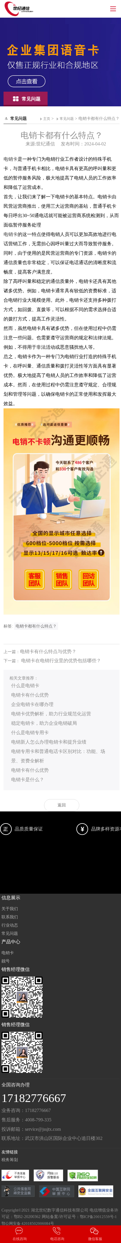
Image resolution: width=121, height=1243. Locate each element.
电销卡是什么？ (27, 779)
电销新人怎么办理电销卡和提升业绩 (48, 741)
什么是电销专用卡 (30, 732)
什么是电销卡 (25, 685)
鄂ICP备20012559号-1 (98, 1217)
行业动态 (9, 925)
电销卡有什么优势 (30, 694)
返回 (62, 805)
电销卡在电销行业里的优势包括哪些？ (61, 660)
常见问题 (67, 119)
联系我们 (9, 917)
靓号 (5, 961)
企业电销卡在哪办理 (32, 704)
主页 (46, 119)
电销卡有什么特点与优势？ (48, 651)
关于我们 (9, 909)
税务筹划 (9, 1160)
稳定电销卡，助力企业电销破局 (44, 723)
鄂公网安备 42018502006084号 (27, 1223)
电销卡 (11, 159)
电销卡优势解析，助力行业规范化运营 (51, 713)
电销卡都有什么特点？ (36, 626)
